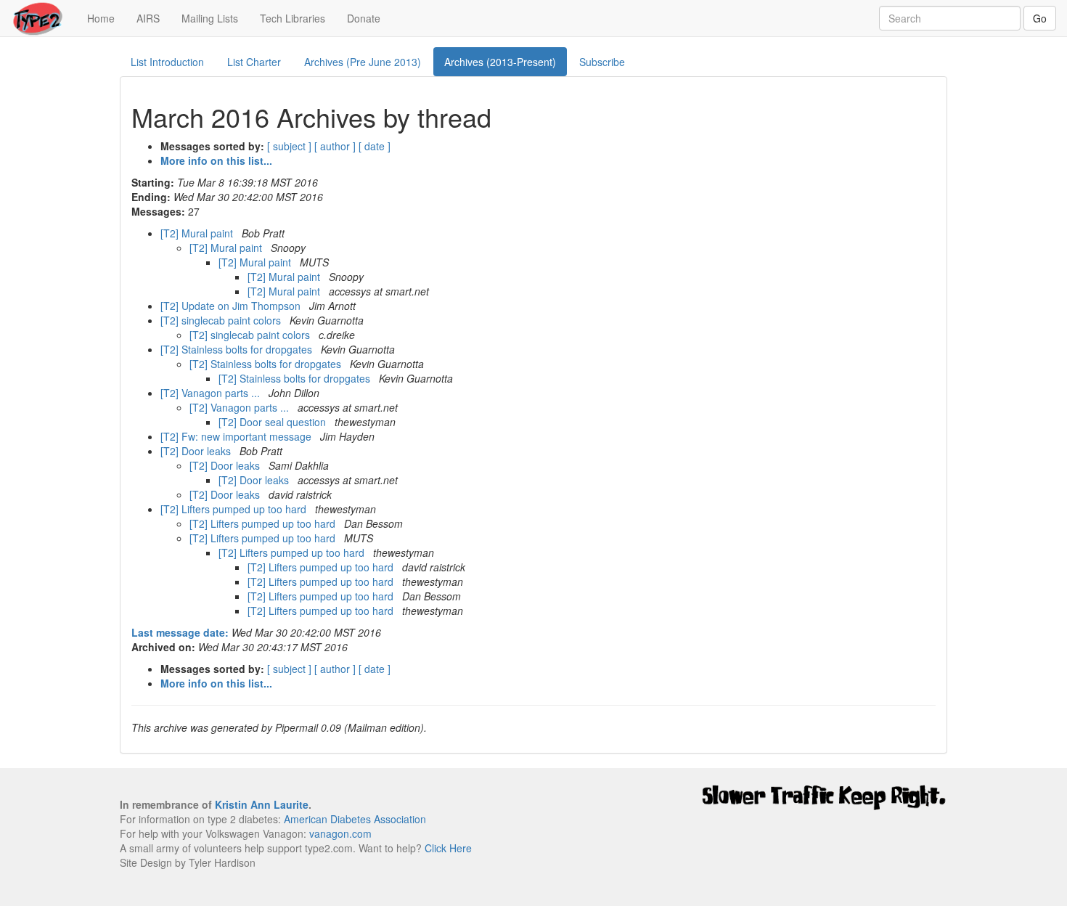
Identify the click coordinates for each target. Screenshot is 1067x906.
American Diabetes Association (355, 819)
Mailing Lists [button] (209, 18)
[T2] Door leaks (197, 451)
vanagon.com (340, 833)
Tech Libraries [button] (292, 18)
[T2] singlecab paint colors (222, 320)
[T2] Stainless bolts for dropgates (237, 349)
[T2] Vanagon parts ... (211, 392)
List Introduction (167, 61)
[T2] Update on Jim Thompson (231, 305)
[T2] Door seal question (273, 422)
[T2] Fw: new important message (237, 436)
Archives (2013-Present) (500, 61)
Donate (363, 18)
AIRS (148, 18)
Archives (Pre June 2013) (362, 61)
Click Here (448, 848)
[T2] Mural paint (198, 233)
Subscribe (602, 61)
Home (106, 17)
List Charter (254, 61)
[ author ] (335, 146)
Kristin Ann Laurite (261, 804)
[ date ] (375, 146)
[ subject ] (289, 146)
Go (1040, 18)
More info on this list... (216, 160)
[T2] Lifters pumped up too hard (234, 509)
